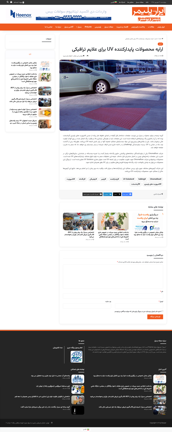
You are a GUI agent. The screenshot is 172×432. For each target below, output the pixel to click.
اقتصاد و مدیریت (122, 27)
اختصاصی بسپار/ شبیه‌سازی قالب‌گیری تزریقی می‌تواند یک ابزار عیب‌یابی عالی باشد (23, 100)
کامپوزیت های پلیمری (152, 184)
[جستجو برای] (7, 2)
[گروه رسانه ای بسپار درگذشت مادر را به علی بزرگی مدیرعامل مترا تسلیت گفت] (77, 410)
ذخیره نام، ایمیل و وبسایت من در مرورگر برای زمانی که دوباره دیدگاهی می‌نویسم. (137, 311)
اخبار (156, 39)
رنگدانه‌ (81, 179)
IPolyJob (88, 27)
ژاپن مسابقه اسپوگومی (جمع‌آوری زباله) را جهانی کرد (53, 386)
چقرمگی (93, 179)
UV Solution (128, 179)
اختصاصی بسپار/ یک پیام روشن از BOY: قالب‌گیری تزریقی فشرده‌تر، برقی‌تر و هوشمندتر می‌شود (79, 234)
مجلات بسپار (139, 2)
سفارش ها (130, 2)
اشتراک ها (122, 2)
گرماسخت (135, 184)
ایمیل (161, 301)
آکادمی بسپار (68, 27)
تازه (30, 54)
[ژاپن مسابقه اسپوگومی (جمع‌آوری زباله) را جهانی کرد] (77, 389)
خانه (147, 2)
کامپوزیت (70, 179)
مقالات (151, 27)
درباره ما (58, 27)
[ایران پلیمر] (145, 14)
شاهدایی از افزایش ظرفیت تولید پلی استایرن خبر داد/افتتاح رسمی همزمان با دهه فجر (42, 396)
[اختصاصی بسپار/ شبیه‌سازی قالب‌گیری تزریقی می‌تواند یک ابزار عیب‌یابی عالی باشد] (44, 102)
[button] (51, 19)
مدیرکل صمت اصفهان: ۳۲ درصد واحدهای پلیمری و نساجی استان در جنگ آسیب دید (23, 121)
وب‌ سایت (108, 301)
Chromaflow (155, 179)
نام (161, 291)
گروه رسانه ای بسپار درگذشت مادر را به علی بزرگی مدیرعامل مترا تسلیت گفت (45, 407)
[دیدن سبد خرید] (11, 2)
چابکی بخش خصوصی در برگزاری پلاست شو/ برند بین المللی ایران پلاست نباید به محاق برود (148, 233)
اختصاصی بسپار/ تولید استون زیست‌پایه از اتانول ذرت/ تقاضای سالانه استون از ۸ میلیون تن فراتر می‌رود (23, 112)
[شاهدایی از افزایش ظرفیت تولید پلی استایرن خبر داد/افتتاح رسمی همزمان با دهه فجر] (77, 399)
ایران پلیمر (161, 27)
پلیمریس (98, 27)
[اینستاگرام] (51, 422)
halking (141, 179)
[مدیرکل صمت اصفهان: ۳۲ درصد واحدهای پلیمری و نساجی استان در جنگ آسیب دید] (44, 124)
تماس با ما (48, 27)
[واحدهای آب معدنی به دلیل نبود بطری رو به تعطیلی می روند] (77, 379)
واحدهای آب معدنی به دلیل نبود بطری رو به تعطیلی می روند (50, 376)
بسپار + (78, 27)
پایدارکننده (114, 179)
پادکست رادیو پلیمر (138, 27)
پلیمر (103, 179)
